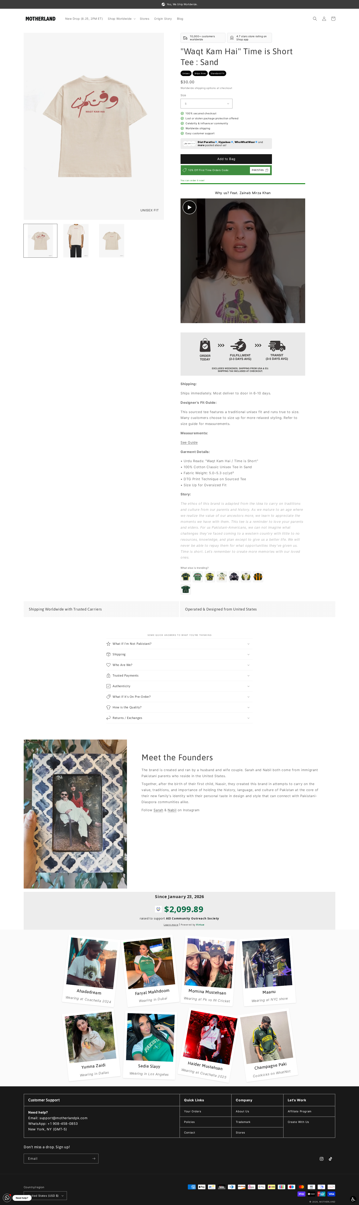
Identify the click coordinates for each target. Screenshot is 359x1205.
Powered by (192, 924)
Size (183, 95)
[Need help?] (7, 1198)
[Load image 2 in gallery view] (76, 240)
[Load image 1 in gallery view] (40, 240)
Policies (189, 1122)
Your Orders (192, 1111)
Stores (240, 1132)
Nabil (172, 810)
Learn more (171, 924)
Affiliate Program (299, 1111)
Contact (189, 1132)
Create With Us (298, 1122)
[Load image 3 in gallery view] (111, 240)
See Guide (189, 442)
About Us (242, 1111)
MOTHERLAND (327, 1201)
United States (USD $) (43, 1195)
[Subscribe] (93, 1158)
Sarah (158, 810)
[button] (121, 18)
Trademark (243, 1122)
